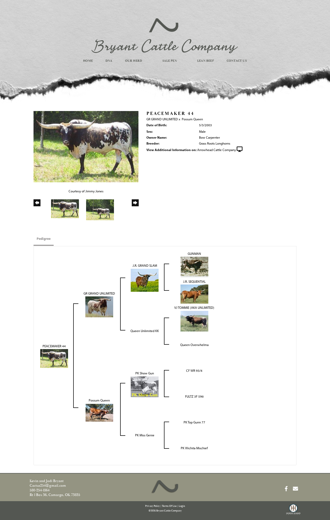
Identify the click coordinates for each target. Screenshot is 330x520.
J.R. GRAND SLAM (145, 265)
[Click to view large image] (86, 146)
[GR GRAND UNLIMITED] (99, 306)
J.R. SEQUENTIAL (194, 281)
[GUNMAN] (194, 267)
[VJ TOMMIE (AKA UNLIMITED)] (194, 321)
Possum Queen (192, 119)
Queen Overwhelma (194, 345)
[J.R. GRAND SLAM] (145, 280)
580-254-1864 (40, 490)
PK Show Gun (144, 373)
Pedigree (44, 238)
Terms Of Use (169, 506)
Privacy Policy (152, 506)
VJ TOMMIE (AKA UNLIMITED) (194, 307)
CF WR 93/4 (194, 370)
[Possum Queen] (99, 412)
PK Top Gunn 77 (194, 422)
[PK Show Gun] (145, 386)
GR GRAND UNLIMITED (162, 119)
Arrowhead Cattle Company (216, 150)
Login (182, 506)
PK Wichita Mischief (194, 448)
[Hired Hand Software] (293, 511)
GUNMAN (194, 253)
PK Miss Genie (144, 435)
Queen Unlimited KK (144, 331)
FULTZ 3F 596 (194, 396)
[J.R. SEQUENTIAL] (194, 294)
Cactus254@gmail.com (48, 485)
